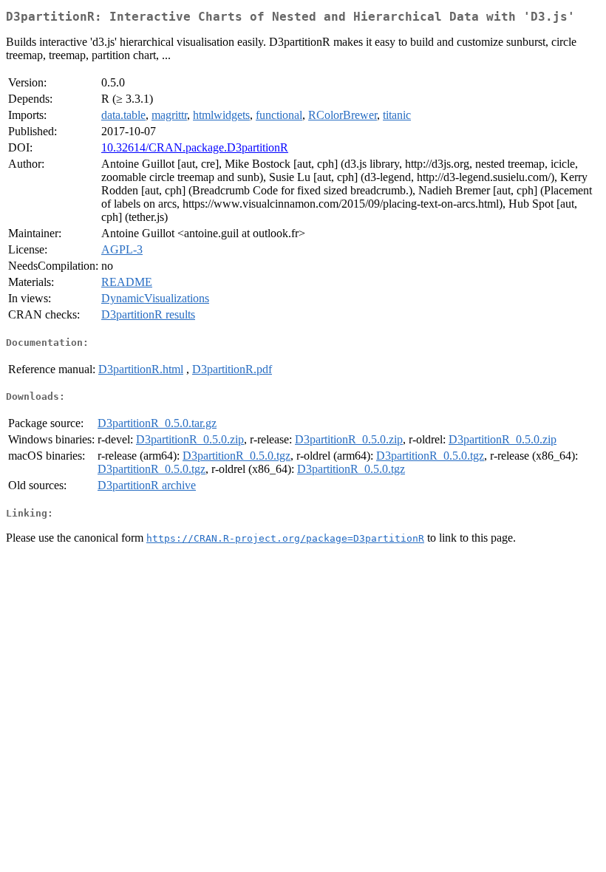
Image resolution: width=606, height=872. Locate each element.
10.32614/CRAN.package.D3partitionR (194, 147)
